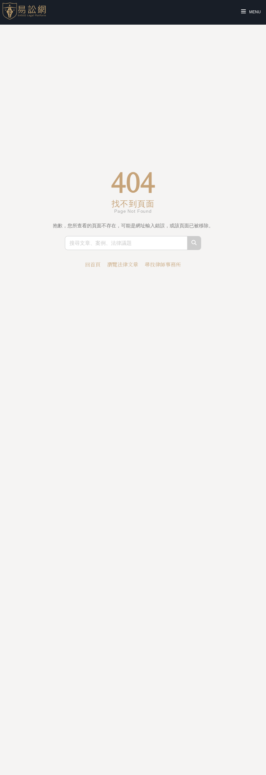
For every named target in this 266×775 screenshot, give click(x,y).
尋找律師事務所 (163, 264)
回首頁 (93, 264)
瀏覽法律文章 (122, 264)
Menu (254, 12)
